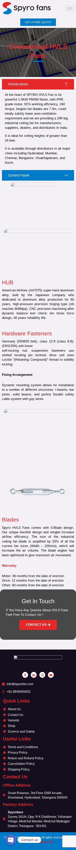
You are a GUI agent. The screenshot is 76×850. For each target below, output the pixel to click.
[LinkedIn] (34, 675)
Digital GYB (45, 842)
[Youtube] (51, 675)
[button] (38, 625)
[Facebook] (25, 675)
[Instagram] (42, 675)
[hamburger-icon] (69, 8)
